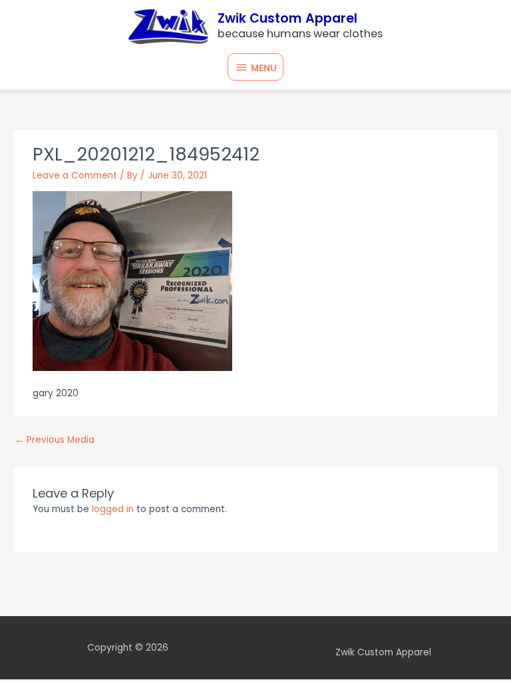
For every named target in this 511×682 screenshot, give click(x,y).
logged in (113, 509)
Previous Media (54, 440)
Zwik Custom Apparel (287, 18)
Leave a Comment (75, 175)
